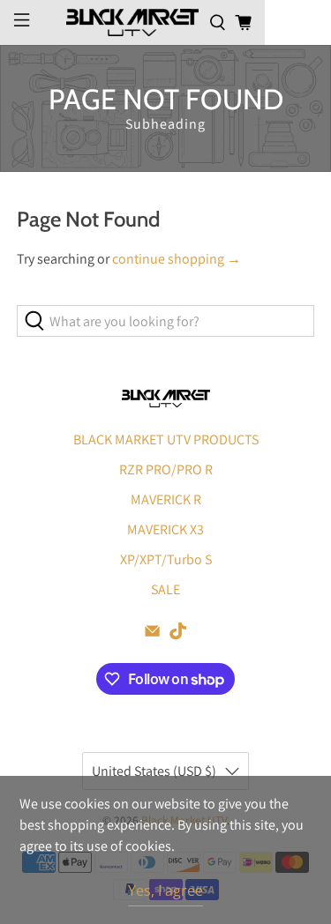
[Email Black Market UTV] (152, 634)
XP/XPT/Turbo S (166, 559)
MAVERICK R (166, 499)
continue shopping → (176, 259)
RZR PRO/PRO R (166, 469)
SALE (165, 589)
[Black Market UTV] (132, 22)
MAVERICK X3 (165, 529)
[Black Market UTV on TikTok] (177, 634)
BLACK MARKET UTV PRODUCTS (166, 439)
